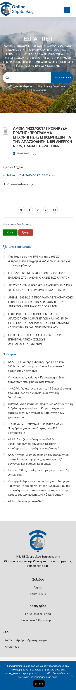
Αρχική (8, 45)
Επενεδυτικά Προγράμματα (38, 620)
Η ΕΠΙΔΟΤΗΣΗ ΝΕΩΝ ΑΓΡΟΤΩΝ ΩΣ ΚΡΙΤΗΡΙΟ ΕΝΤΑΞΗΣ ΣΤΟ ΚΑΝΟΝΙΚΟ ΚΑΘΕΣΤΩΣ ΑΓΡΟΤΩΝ (39, 275)
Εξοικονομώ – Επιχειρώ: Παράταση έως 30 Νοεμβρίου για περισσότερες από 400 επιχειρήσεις (35, 428)
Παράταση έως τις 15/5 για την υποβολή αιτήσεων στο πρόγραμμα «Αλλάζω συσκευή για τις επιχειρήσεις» (39, 261)
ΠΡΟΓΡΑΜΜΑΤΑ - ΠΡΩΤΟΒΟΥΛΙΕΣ (46, 49)
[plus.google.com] (46, 210)
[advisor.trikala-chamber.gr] (55, 210)
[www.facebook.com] (30, 210)
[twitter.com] (21, 210)
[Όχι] (71, 677)
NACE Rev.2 (12, 646)
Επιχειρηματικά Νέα (38, 614)
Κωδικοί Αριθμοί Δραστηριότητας (26, 640)
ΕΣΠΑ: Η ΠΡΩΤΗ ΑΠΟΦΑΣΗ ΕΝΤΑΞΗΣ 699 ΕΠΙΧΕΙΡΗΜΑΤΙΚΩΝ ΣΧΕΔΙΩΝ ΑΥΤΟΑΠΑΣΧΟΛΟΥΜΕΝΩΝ (35, 339)
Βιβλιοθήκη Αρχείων (29, 45)
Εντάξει (39, 683)
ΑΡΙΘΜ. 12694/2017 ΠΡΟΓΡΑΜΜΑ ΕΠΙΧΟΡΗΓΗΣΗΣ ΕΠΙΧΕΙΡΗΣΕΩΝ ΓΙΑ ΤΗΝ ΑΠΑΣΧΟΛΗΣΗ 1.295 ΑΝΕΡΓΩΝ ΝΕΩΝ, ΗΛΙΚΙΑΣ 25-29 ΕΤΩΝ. (40, 302)
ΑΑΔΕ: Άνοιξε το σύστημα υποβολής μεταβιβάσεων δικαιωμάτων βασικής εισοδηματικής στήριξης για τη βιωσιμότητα (36, 444)
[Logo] (38, 543)
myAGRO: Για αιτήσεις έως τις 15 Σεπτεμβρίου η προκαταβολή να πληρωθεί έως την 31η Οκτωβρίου (39, 393)
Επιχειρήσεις (38, 90)
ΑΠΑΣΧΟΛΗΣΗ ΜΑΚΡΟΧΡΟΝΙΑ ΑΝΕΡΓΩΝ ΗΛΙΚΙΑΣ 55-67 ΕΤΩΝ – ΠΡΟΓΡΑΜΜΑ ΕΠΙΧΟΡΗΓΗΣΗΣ (40, 287)
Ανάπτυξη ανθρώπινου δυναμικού (44, 54)
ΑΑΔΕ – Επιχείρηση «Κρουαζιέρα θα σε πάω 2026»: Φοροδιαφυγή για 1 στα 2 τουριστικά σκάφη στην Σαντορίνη (36, 366)
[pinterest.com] (38, 210)
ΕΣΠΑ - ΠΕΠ (13, 54)
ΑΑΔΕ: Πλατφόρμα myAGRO (26, 501)
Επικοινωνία (38, 594)
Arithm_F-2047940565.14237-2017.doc (31, 175)
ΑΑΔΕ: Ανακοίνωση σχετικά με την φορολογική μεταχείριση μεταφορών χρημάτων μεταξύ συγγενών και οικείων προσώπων (38, 459)
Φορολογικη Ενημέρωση (52, 86)
